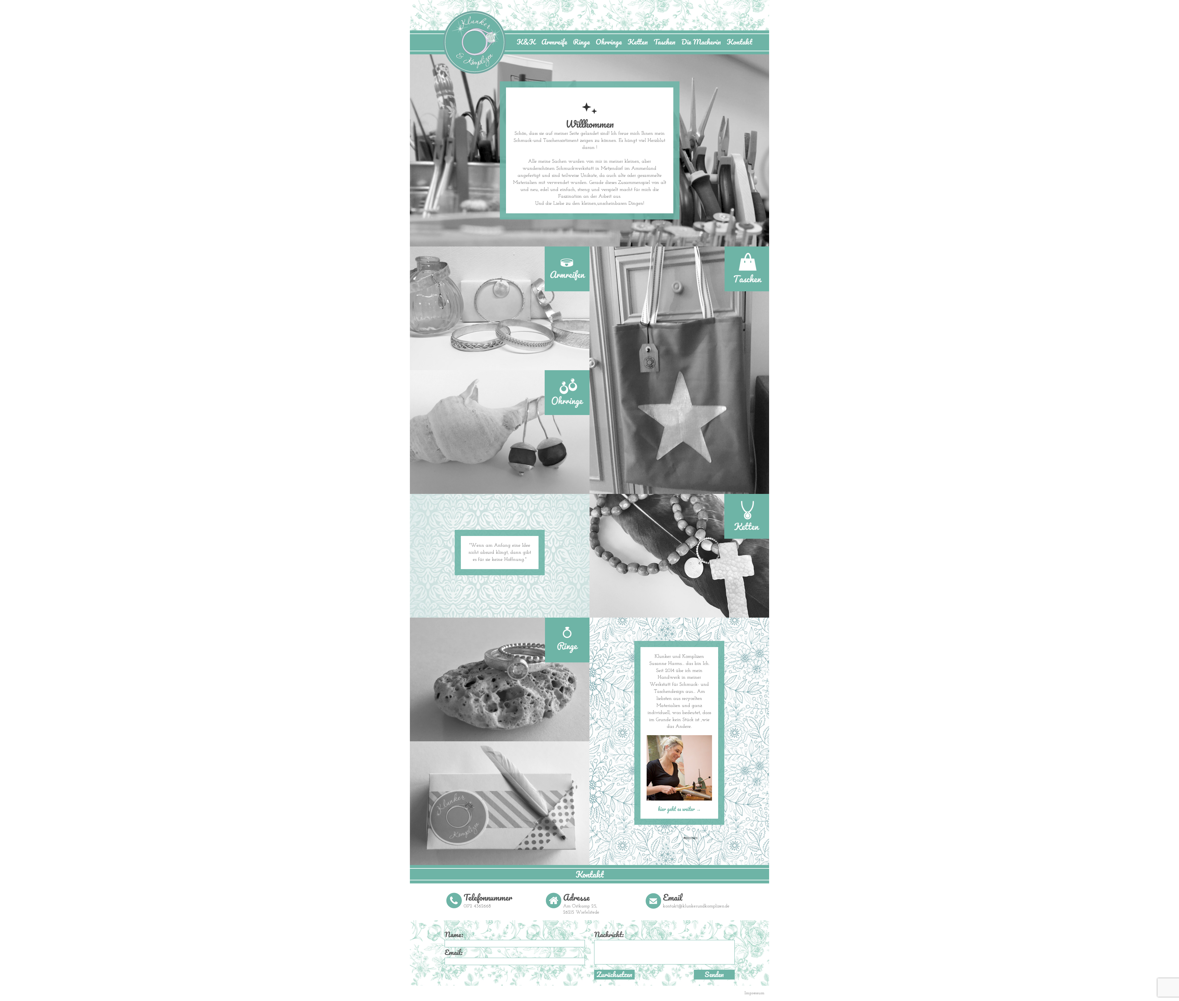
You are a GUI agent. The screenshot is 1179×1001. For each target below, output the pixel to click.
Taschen (664, 42)
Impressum (755, 993)
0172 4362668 (477, 906)
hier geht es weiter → (679, 809)
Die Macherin (701, 42)
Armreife (554, 42)
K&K (526, 42)
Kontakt (739, 42)
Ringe (581, 42)
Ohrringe (609, 42)
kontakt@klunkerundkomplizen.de (696, 906)
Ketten (638, 42)
